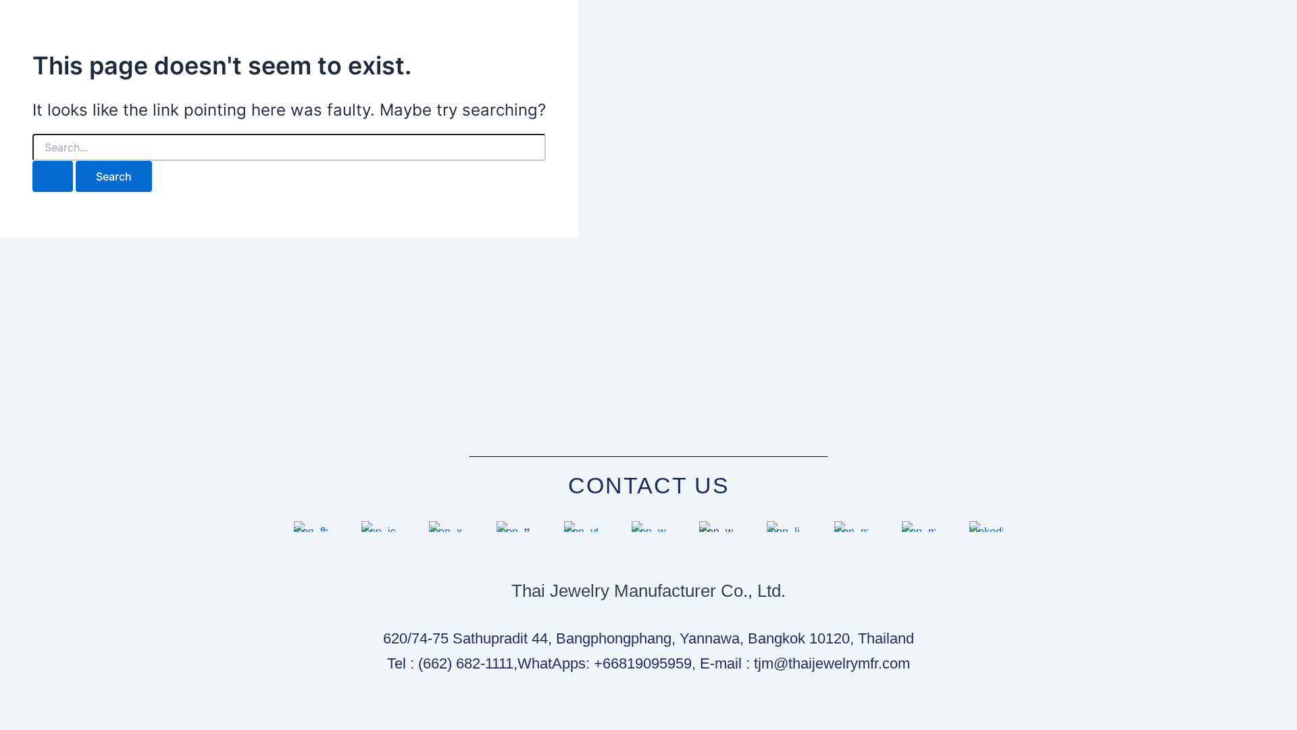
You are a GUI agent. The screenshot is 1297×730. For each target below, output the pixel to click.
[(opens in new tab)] (311, 531)
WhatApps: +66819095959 (604, 663)
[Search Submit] (52, 176)
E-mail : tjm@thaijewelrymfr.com (805, 663)
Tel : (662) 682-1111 (450, 663)
